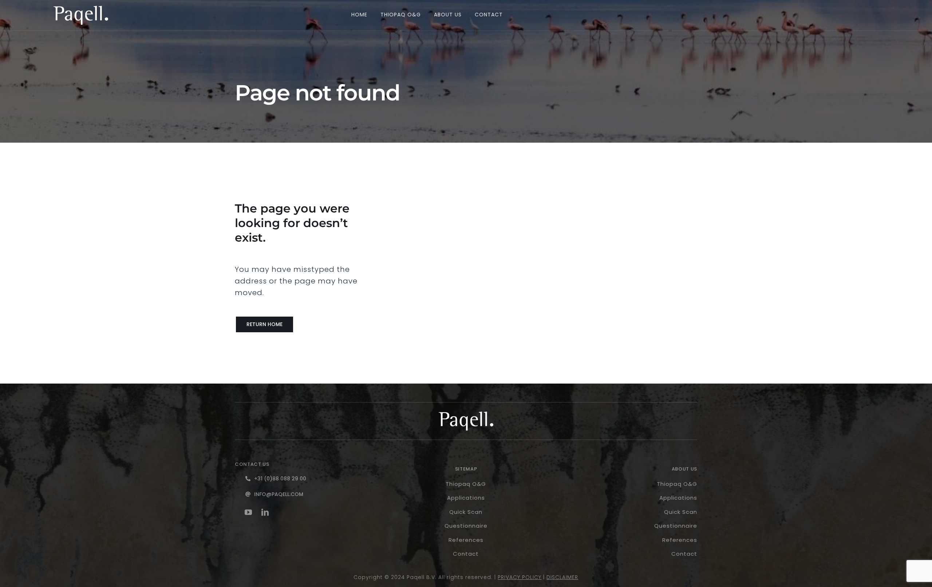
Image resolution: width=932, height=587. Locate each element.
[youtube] (248, 512)
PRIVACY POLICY (519, 577)
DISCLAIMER (562, 577)
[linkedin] (265, 512)
